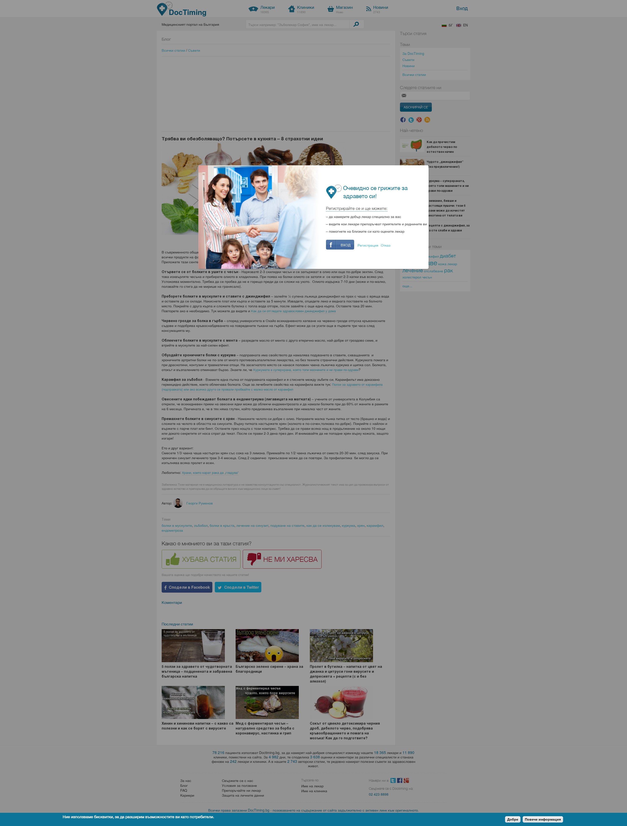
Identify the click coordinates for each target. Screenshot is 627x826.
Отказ (385, 245)
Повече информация (543, 819)
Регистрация (368, 245)
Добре (512, 819)
